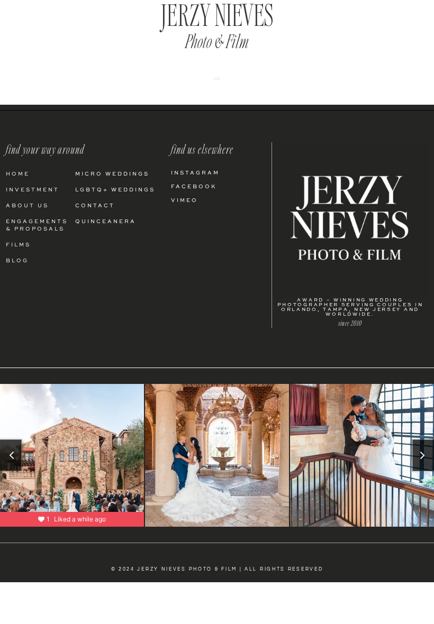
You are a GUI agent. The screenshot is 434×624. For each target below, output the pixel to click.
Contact (95, 205)
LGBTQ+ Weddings (115, 189)
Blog (17, 260)
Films (18, 244)
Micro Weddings (112, 174)
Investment (32, 189)
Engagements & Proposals (37, 225)
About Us (27, 205)
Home (18, 174)
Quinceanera (105, 221)
